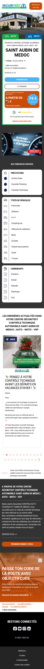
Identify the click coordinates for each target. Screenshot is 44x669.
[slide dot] (6, 455)
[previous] (3, 454)
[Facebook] (15, 628)
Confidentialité (22, 660)
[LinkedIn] (29, 628)
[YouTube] (20, 628)
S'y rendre (22, 86)
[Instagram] (24, 628)
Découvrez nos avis (36, 6)
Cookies (22, 655)
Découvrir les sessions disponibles (15, 595)
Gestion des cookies (22, 665)
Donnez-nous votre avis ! (22, 121)
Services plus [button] (8, 534)
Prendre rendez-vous (22, 544)
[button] (15, 60)
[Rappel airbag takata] (22, 144)
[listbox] (22, 391)
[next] (39, 459)
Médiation (22, 651)
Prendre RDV (22, 80)
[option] (22, 391)
